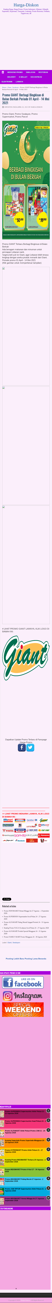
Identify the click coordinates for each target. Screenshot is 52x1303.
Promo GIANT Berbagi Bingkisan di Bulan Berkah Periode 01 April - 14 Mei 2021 (25, 99)
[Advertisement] (26, 43)
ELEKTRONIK (7, 82)
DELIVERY (11, 77)
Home (4, 87)
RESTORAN (43, 72)
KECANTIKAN (36, 77)
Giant (9, 87)
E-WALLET (23, 77)
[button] (16, 1288)
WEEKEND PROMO (15, 72)
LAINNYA (19, 82)
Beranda (42, 959)
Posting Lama (31, 959)
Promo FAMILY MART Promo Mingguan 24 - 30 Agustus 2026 (25, 937)
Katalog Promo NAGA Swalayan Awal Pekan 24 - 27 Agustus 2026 (26, 928)
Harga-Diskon (26, 4)
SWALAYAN (30, 72)
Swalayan (15, 87)
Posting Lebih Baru (15, 959)
